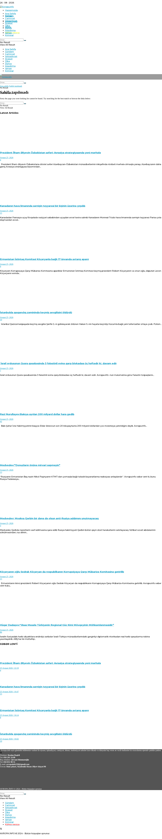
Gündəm (9, 16)
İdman (8, 33)
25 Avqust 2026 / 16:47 (9, 692)
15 (1, 213)
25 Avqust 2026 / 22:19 (9, 668)
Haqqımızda (11, 10)
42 (1, 421)
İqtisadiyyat (11, 21)
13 (1, 472)
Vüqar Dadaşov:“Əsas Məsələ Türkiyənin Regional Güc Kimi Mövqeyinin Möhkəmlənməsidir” (57, 625)
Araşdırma (10, 30)
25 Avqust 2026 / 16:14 (9, 715)
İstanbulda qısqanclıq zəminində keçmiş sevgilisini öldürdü (36, 312)
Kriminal (9, 35)
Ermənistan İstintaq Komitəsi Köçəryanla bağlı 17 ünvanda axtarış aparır (44, 259)
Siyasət (9, 23)
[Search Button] (25, 40)
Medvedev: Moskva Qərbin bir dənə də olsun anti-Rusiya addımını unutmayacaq (49, 518)
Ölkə (7, 25)
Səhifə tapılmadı (15, 86)
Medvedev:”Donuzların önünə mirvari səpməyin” (30, 465)
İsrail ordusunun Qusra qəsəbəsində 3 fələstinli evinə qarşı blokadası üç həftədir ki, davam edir (58, 363)
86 (1, 632)
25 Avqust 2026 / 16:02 (9, 739)
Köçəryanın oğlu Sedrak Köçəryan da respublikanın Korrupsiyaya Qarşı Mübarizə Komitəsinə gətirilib (62, 571)
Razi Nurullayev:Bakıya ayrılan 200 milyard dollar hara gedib (37, 414)
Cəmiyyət (10, 18)
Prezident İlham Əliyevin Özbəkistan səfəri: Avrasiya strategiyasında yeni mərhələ (50, 152)
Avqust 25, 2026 (6, 158)
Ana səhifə (4, 86)
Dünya (8, 28)
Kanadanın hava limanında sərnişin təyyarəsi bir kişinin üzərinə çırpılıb (42, 205)
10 (1, 320)
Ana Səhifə (10, 13)
